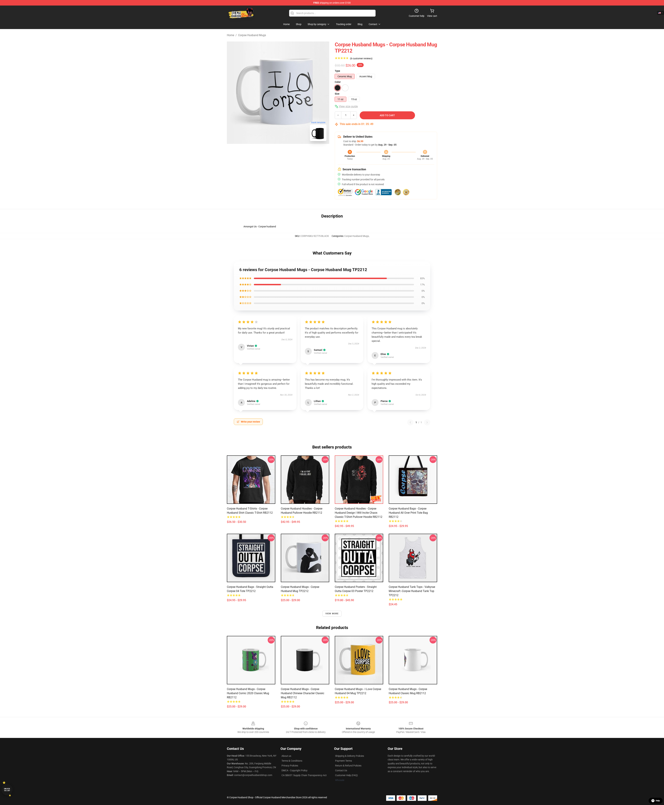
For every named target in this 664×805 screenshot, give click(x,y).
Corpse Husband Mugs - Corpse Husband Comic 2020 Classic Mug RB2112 (248, 693)
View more (332, 613)
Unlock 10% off (7, 790)
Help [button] (658, 800)
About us (286, 756)
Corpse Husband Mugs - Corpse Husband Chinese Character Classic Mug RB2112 (302, 693)
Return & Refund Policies (348, 765)
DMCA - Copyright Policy (294, 770)
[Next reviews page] (427, 422)
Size (337, 93)
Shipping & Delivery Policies (349, 756)
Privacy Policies (290, 765)
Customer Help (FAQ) (346, 775)
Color (338, 82)
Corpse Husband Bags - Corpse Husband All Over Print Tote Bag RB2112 (408, 513)
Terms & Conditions (292, 760)
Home (230, 35)
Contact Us (341, 770)
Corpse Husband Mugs (252, 35)
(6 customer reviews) (361, 58)
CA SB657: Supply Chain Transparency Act (304, 775)
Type (337, 71)
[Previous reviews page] (410, 422)
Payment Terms (343, 760)
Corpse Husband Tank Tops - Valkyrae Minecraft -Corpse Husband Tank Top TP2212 (412, 591)
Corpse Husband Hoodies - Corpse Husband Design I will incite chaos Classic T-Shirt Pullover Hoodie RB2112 (358, 513)
